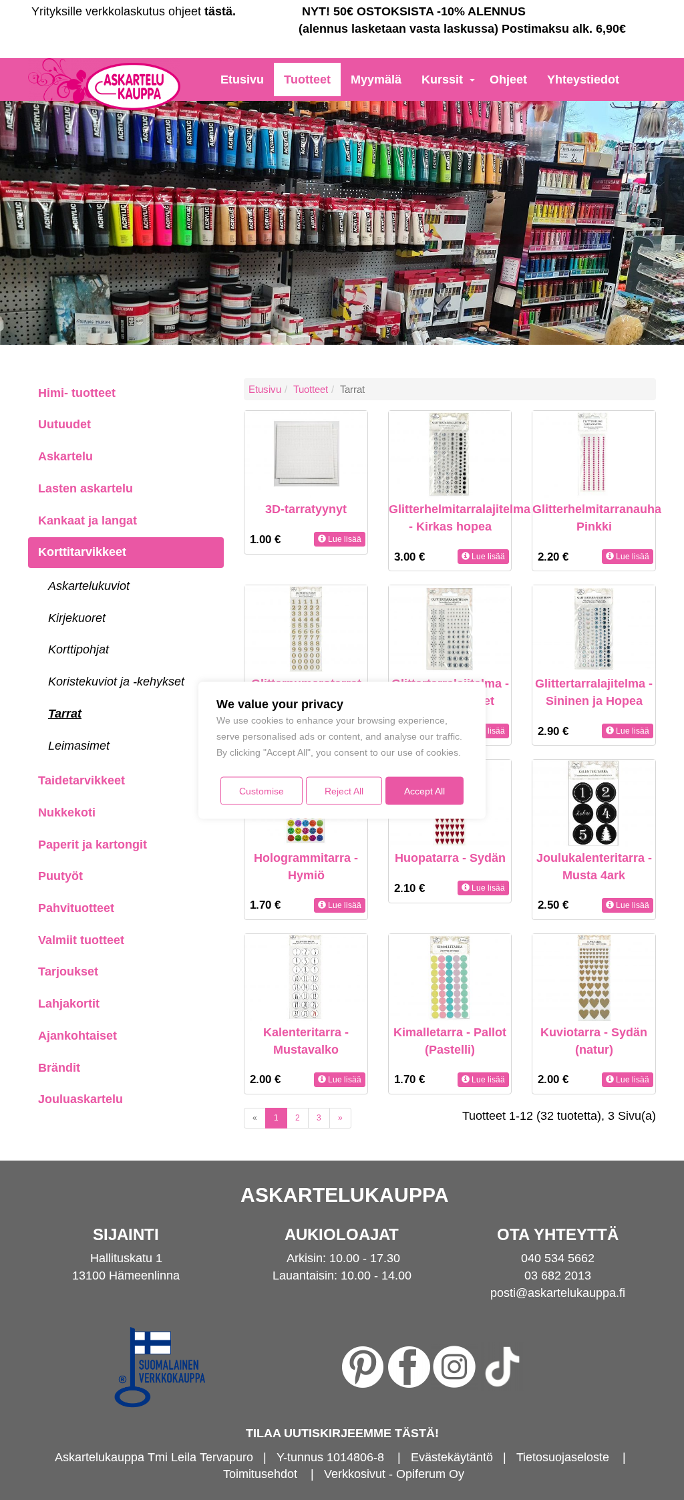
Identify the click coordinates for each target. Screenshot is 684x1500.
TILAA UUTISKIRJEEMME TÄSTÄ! (342, 1433)
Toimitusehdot (260, 1474)
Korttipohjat (78, 649)
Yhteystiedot (583, 79)
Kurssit (442, 79)
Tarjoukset (68, 971)
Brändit (59, 1067)
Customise (261, 790)
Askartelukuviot (89, 586)
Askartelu (65, 456)
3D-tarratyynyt (306, 509)
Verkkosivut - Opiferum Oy (394, 1474)
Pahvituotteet (76, 908)
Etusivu (242, 79)
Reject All (344, 790)
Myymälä (376, 79)
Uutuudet (64, 424)
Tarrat (64, 713)
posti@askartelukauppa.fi (557, 1293)
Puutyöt (60, 876)
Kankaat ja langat (87, 520)
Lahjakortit (69, 1003)
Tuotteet (307, 79)
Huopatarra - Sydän (450, 858)
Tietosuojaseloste (562, 1457)
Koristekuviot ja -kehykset (116, 681)
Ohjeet (508, 79)
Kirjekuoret (77, 618)
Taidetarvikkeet (81, 780)
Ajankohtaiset (77, 1035)
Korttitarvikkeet (82, 552)
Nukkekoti (67, 812)
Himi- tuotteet (77, 393)
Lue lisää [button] (343, 539)
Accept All (424, 790)
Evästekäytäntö (452, 1457)
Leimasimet (79, 745)
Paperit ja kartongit (92, 844)
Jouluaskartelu (80, 1099)
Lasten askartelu (85, 488)
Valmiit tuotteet (81, 940)
